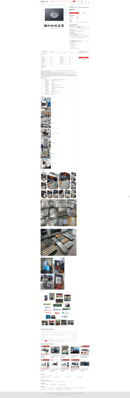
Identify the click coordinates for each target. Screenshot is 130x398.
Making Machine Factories (44, 387)
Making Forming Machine (75, 387)
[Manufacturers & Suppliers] (44, 1)
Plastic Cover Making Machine (44, 389)
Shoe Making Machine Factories (68, 387)
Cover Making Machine (81, 387)
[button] (74, 53)
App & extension (81, 3)
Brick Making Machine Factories (51, 387)
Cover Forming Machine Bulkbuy (67, 389)
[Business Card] (88, 54)
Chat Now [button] (84, 59)
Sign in (88, 1)
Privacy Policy (75, 395)
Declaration (72, 395)
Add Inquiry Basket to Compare (54, 28)
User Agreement (68, 395)
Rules (89, 3)
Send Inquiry (83, 57)
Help (77, 3)
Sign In (70, 48)
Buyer (73, 3)
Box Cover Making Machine (52, 389)
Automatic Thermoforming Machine (45, 384)
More (41, 390)
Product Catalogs (50, 375)
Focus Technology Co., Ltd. (60, 395)
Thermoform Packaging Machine (62, 384)
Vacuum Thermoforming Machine (53, 384)
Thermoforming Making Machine (59, 389)
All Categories (43, 3)
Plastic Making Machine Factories (59, 387)
